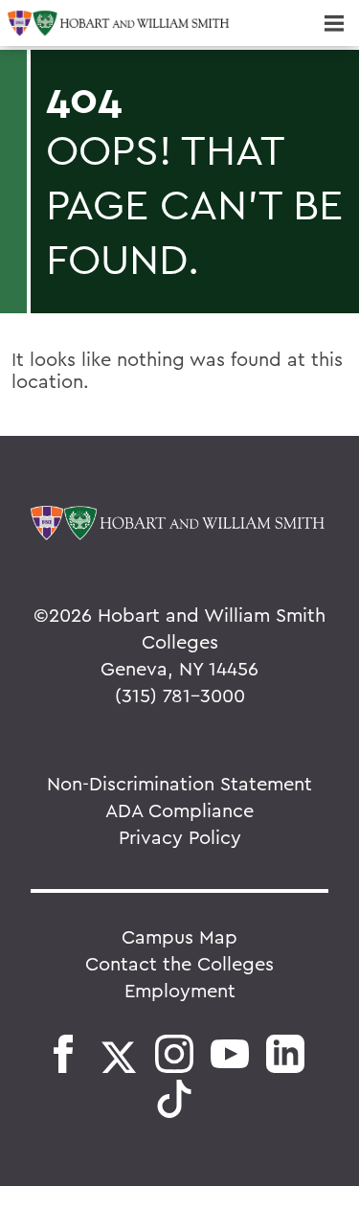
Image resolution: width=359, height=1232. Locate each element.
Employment (180, 990)
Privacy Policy (180, 837)
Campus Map (179, 936)
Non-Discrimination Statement (179, 783)
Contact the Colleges (179, 963)
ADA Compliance (179, 810)
